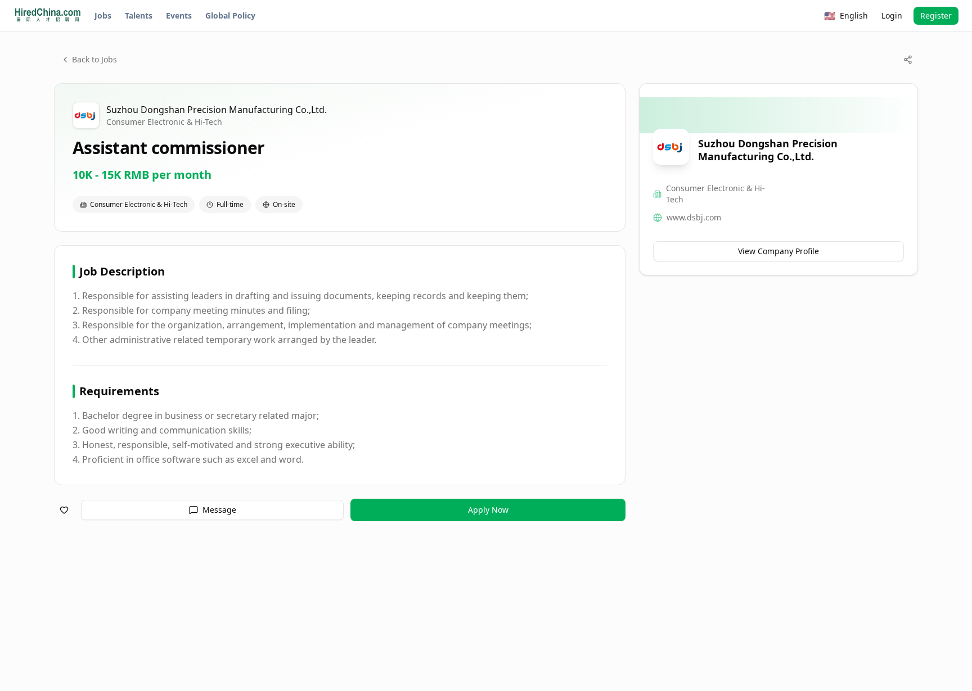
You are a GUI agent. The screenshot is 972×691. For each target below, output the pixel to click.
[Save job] (64, 510)
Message (219, 509)
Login (891, 15)
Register (936, 15)
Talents (138, 15)
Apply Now (488, 509)
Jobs (102, 15)
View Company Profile (778, 251)
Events (179, 15)
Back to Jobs (94, 59)
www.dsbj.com (694, 217)
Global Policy (230, 15)
